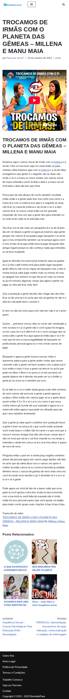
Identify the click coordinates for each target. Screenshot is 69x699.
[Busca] (63, 4)
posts (58, 58)
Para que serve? (15, 58)
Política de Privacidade (15, 667)
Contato (7, 691)
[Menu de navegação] (32, 4)
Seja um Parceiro (12, 685)
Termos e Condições (14, 672)
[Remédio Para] (13, 4)
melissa (57, 162)
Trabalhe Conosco (12, 679)
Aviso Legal (9, 661)
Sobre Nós (8, 655)
